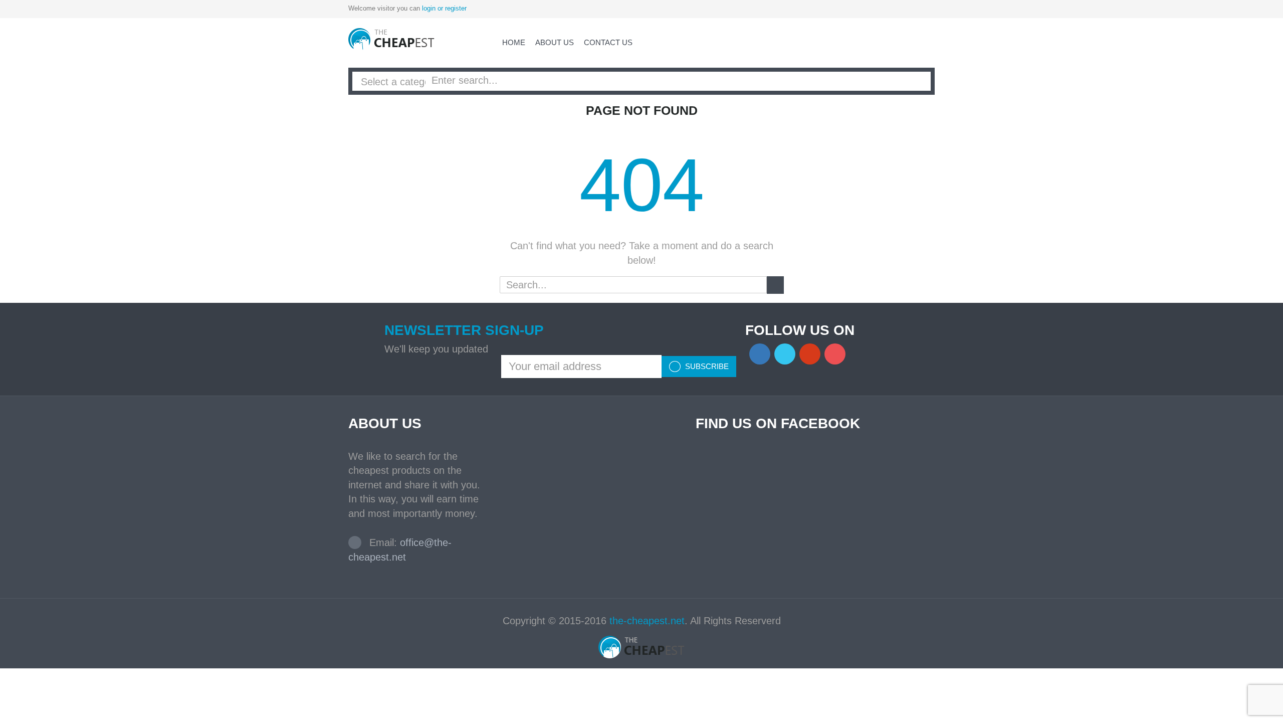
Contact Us (608, 42)
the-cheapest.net (647, 620)
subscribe (706, 366)
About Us (554, 42)
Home (513, 42)
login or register (444, 8)
